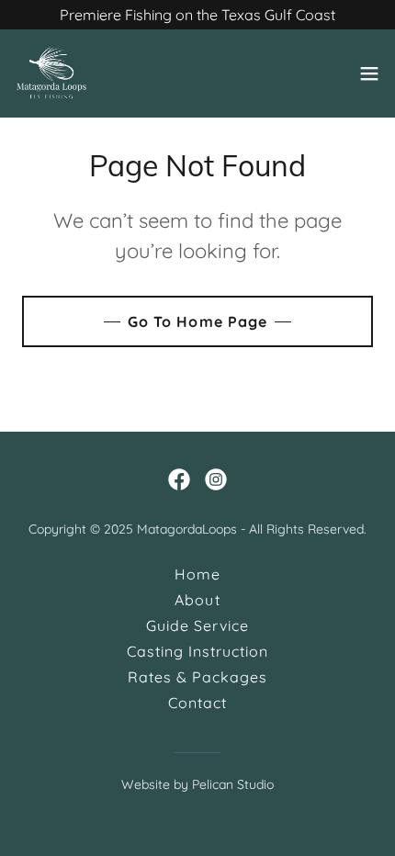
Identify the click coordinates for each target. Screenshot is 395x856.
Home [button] (197, 574)
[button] (369, 73)
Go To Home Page (197, 321)
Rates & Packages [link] (197, 677)
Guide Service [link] (197, 625)
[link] (51, 73)
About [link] (197, 600)
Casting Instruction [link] (197, 651)
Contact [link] (197, 702)
